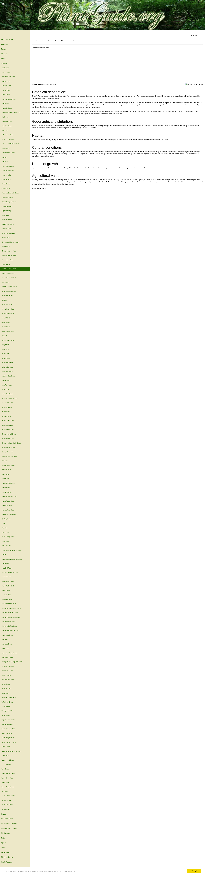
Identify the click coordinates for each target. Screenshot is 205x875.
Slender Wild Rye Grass (9, 626)
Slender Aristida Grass (9, 604)
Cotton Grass (6, 184)
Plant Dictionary (7, 857)
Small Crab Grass (7, 635)
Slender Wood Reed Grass (10, 630)
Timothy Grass (6, 688)
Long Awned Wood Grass (10, 398)
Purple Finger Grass (8, 501)
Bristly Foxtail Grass (8, 139)
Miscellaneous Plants (9, 823)
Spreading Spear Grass (9, 653)
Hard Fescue (6, 246)
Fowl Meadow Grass (8, 313)
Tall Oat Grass (6, 675)
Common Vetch (6, 179)
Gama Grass (6, 322)
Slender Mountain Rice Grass (11, 608)
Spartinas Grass (7, 644)
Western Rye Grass (8, 738)
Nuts (3, 838)
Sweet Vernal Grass (8, 666)
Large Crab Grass (7, 394)
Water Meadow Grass (8, 729)
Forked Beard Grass (8, 309)
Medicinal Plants (7, 819)
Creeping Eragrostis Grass (10, 193)
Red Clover (5, 532)
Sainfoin (4, 554)
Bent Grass (5, 103)
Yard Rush (5, 791)
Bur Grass (5, 161)
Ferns (3, 49)
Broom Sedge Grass (8, 153)
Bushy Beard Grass (8, 166)
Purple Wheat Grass (8, 510)
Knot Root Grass (7, 385)
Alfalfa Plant (5, 68)
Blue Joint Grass (7, 126)
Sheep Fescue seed (8, 273)
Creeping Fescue (7, 197)
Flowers (4, 54)
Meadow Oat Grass (8, 438)
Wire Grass (5, 769)
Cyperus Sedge (7, 211)
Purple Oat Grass (7, 505)
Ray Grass (5, 528)
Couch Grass (6, 188)
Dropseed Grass (7, 220)
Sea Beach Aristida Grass (10, 572)
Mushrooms (5, 833)
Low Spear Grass (7, 403)
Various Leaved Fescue (9, 287)
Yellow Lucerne (7, 800)
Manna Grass (6, 412)
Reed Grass (5, 541)
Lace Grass (5, 389)
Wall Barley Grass (7, 724)
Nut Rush (5, 461)
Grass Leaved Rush (8, 331)
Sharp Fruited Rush (8, 586)
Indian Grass (6, 358)
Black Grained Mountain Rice (11, 112)
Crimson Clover (7, 206)
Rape (3, 523)
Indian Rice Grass (7, 362)
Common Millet (6, 175)
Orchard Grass (6, 470)
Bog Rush (5, 130)
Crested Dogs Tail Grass (9, 202)
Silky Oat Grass (6, 595)
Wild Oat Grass (6, 764)
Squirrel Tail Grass (7, 657)
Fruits (3, 58)
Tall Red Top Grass (8, 680)
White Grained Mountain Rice (11, 751)
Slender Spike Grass (8, 622)
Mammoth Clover (7, 407)
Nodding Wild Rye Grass (9, 456)
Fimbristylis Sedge (7, 295)
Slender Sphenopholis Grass (11, 617)
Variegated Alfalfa (7, 711)
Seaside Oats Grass (8, 581)
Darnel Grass (6, 215)
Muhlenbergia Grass (8, 447)
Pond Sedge (6, 488)
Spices (3, 843)
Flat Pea (4, 300)
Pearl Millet (5, 479)
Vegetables (5, 852)
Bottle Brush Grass (8, 135)
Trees (3, 848)
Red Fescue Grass (8, 260)
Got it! (194, 871)
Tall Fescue (5, 282)
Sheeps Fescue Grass (9, 269)
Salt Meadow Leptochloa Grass (12, 559)
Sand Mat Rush (7, 568)
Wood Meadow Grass (8, 773)
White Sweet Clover (8, 760)
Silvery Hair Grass (7, 599)
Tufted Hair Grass (7, 702)
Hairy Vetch (5, 345)
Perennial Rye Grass (8, 483)
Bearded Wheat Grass (9, 99)
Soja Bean (5, 639)
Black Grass (5, 117)
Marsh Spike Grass (8, 429)
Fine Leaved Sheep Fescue (10, 242)
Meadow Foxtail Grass (9, 434)
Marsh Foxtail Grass (8, 421)
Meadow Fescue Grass (9, 251)
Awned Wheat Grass (8, 77)
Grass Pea (5, 336)
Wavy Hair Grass (7, 733)
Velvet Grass (6, 715)
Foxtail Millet (6, 318)
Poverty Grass (6, 492)
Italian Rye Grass (7, 371)
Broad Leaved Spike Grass (10, 144)
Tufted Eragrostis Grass (9, 697)
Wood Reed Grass (7, 778)
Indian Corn (5, 354)
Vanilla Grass (6, 706)
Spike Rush (5, 648)
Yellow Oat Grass (7, 805)
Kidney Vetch (6, 380)
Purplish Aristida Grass (9, 514)
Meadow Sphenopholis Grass (11, 443)
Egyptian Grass (6, 229)
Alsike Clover (6, 72)
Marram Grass (6, 416)
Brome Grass (6, 148)
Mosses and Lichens (9, 828)
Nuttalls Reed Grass (8, 465)
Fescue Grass (6, 237)
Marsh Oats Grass (7, 425)
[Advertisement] (52, 66)
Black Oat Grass (7, 121)
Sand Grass (5, 564)
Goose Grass (6, 327)
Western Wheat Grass (9, 742)
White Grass (5, 755)
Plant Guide (9, 39)
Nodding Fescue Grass (9, 255)
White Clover (6, 747)
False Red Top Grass (8, 233)
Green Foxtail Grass (8, 340)
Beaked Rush (6, 90)
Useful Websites (7, 862)
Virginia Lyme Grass (8, 720)
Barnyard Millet (6, 86)
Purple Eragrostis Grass (9, 496)
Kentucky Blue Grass (8, 376)
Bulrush (4, 157)
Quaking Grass (6, 519)
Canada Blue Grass (8, 171)
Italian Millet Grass (7, 367)
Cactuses (4, 44)
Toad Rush (5, 693)
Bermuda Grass (7, 108)
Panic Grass (5, 474)
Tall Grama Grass (7, 671)
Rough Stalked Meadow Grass (11, 550)
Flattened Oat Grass (8, 304)
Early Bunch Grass (8, 224)
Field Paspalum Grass (9, 291)
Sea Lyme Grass (7, 577)
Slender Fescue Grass (9, 278)
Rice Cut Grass (6, 546)
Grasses (4, 63)
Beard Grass (6, 95)
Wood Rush (5, 782)
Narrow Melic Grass (8, 452)
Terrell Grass (6, 684)
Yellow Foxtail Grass (8, 796)
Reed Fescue (6, 264)
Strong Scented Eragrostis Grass (12, 662)
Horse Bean (5, 349)
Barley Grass (6, 81)
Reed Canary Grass (8, 537)
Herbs (3, 814)
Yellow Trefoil (6, 809)
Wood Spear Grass (8, 787)
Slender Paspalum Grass (10, 613)
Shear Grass (6, 590)
